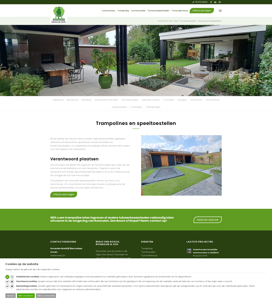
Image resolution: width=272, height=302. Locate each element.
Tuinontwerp (108, 10)
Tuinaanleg (123, 10)
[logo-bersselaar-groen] (58, 14)
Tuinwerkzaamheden (158, 10)
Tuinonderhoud (180, 10)
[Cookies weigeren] (12, 277)
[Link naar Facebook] (211, 2)
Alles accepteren (25, 295)
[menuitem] (220, 10)
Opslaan (10, 295)
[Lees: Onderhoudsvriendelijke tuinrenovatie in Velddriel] (189, 250)
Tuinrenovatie (138, 10)
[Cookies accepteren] (7, 277)
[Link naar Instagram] (219, 2)
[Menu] (220, 10)
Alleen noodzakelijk (46, 295)
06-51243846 (201, 2)
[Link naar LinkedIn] (215, 2)
